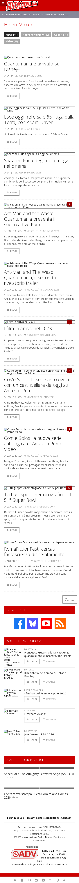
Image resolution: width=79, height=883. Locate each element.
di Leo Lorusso (13, 231)
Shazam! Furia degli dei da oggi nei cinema (37, 163)
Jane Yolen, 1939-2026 (39, 734)
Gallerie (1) (60, 34)
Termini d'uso (15, 817)
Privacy (30, 817)
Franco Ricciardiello (56, 14)
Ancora (70, 600)
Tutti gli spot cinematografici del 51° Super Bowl (37, 497)
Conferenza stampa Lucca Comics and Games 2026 (36, 795)
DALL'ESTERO (31, 731)
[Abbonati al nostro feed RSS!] (60, 623)
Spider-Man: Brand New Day (16, 14)
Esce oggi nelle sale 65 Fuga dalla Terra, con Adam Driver (39, 119)
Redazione (53, 817)
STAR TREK (29, 711)
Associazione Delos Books (37, 837)
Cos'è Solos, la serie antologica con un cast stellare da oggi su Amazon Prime (36, 385)
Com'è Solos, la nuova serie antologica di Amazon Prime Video (33, 443)
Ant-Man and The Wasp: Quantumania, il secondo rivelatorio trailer (30, 277)
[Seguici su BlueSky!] (32, 623)
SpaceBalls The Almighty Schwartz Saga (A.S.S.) (37, 774)
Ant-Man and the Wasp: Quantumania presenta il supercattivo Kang (29, 218)
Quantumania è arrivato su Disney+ (32, 66)
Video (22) (12, 41)
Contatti (66, 817)
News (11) (12, 34)
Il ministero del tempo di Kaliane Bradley (45, 674)
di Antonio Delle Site (16, 561)
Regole (40, 817)
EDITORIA (29, 670)
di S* (6, 75)
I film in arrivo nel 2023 (28, 328)
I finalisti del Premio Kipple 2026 (45, 693)
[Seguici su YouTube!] (46, 623)
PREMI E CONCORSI (34, 690)
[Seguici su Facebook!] (19, 623)
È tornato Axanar (35, 714)
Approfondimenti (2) (36, 34)
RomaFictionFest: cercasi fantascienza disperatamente (34, 551)
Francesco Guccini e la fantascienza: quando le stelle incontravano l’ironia (47, 654)
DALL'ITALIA (30, 649)
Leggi (13, 96)
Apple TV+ (38, 14)
